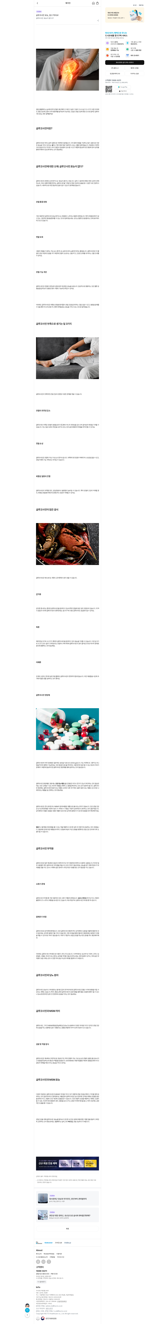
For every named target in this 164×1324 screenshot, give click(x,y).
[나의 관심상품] (27, 1310)
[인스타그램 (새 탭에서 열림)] (38, 1262)
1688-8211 (41, 1271)
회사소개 (38, 1254)
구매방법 (52, 1257)
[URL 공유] (98, 21)
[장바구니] (97, 3)
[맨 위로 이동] (27, 1315)
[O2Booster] (49, 1242)
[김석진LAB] (58, 1242)
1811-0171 (49, 1308)
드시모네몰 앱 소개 (41, 1257)
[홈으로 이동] (93, 3)
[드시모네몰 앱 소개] (49, 1262)
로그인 (134, 5)
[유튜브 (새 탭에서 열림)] (43, 1262)
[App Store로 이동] (123, 91)
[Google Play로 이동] (123, 87)
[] (62, 1301)
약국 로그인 (60, 1257)
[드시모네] (39, 1242)
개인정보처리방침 (49, 1254)
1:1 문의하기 (41, 1282)
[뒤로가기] (38, 3)
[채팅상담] (27, 1305)
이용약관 (59, 1254)
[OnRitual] (67, 1242)
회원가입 (141, 5)
